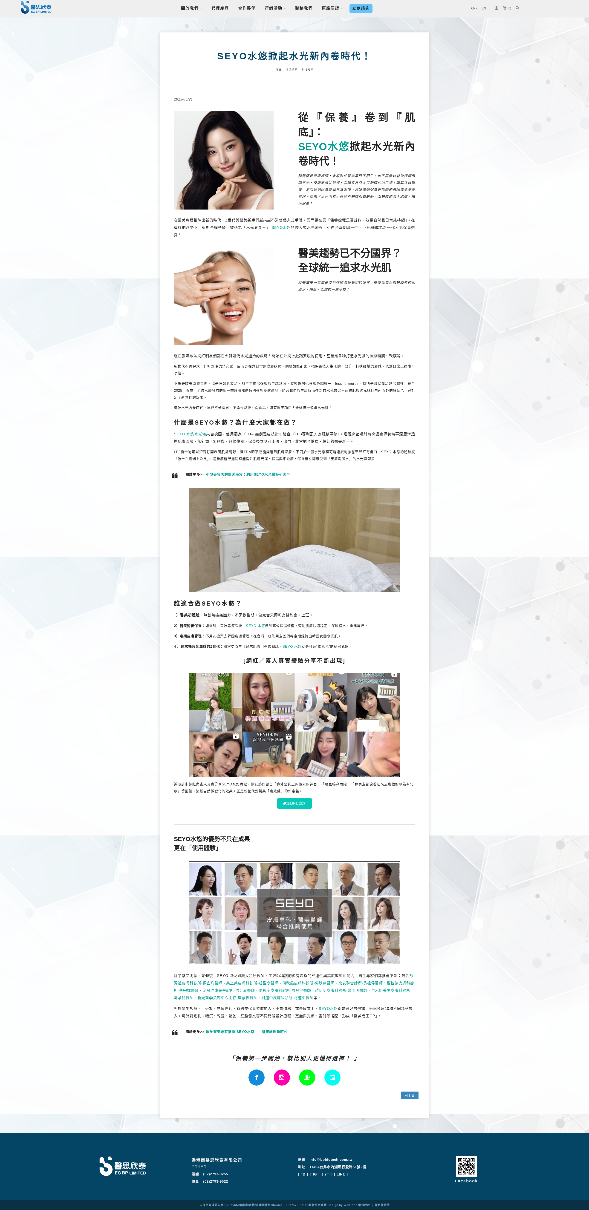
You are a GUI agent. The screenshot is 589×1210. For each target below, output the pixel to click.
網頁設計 (364, 1205)
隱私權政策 (382, 1205)
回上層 (409, 1095)
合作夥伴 (247, 8)
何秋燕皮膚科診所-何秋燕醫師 (308, 983)
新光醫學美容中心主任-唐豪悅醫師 (227, 998)
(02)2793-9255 (215, 1174)
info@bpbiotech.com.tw (331, 1159)
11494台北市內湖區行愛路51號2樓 (337, 1167)
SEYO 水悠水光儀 (190, 434)
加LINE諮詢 (296, 803)
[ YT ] (327, 1174)
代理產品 (220, 8)
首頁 (278, 70)
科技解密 (308, 70)
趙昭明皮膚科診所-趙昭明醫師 (341, 990)
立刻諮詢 (361, 8)
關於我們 (190, 8)
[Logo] (36, 8)
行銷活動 (273, 8)
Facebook (466, 1181)
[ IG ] (315, 1174)
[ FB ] (303, 1174)
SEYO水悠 (324, 146)
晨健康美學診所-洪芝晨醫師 (231, 990)
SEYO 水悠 (255, 626)
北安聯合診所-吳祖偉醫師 (360, 983)
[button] (517, 8)
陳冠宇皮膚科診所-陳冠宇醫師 (285, 990)
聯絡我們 (304, 8)
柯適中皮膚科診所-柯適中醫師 (287, 998)
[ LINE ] (341, 1174)
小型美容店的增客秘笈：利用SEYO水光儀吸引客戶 (248, 474)
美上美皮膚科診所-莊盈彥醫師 (252, 983)
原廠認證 (330, 8)
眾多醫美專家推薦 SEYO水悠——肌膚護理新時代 (247, 1032)
